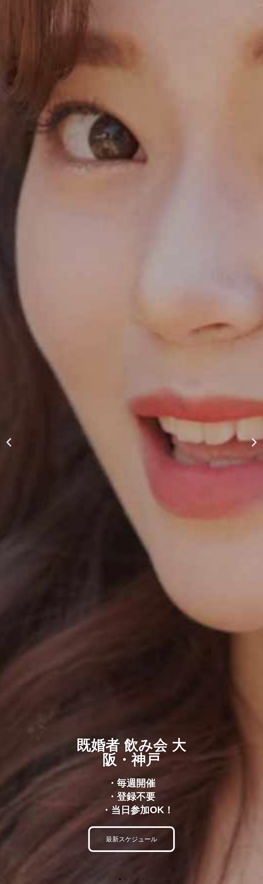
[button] (8, 442)
